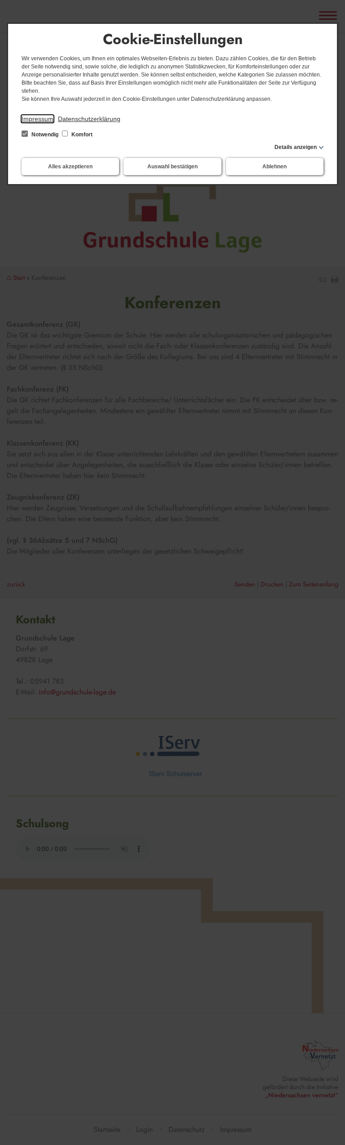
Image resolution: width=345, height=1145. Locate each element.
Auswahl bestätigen (172, 166)
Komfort (81, 134)
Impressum (37, 118)
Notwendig (45, 134)
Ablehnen (274, 166)
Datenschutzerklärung (89, 118)
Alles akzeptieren (70, 166)
